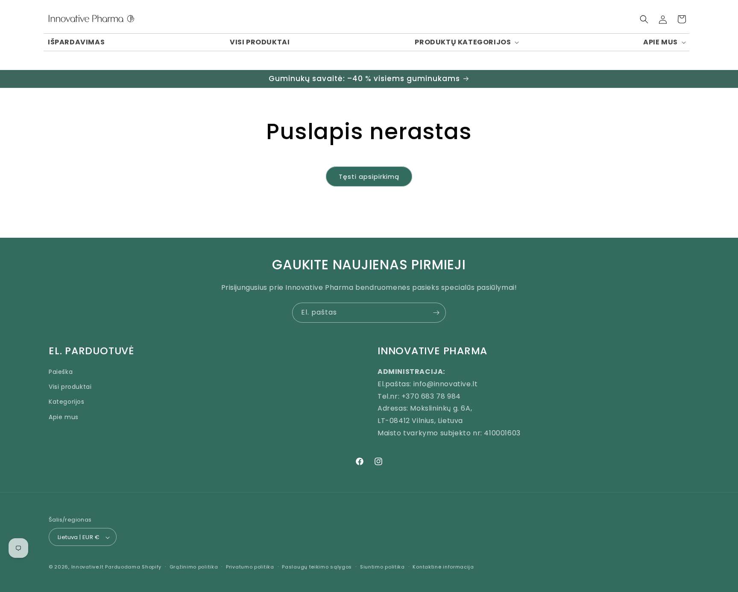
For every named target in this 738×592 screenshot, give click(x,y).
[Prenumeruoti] (436, 313)
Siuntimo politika (382, 566)
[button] (466, 42)
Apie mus (64, 416)
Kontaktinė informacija (443, 566)
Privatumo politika (250, 566)
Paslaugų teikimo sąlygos (317, 566)
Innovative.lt (87, 567)
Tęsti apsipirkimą (369, 176)
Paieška (61, 371)
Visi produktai (70, 386)
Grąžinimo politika (194, 566)
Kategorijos (67, 401)
